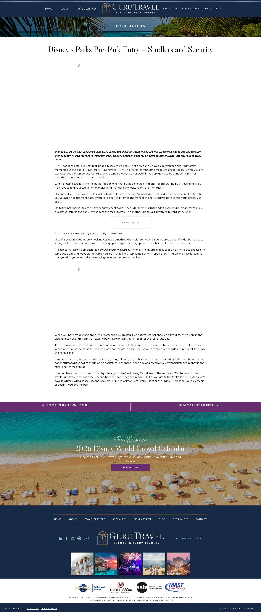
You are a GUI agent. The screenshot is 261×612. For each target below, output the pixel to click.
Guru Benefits (130, 26)
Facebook (127, 155)
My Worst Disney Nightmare (196, 405)
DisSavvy (127, 151)
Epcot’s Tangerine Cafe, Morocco (67, 405)
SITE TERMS (33, 609)
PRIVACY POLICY (49, 609)
